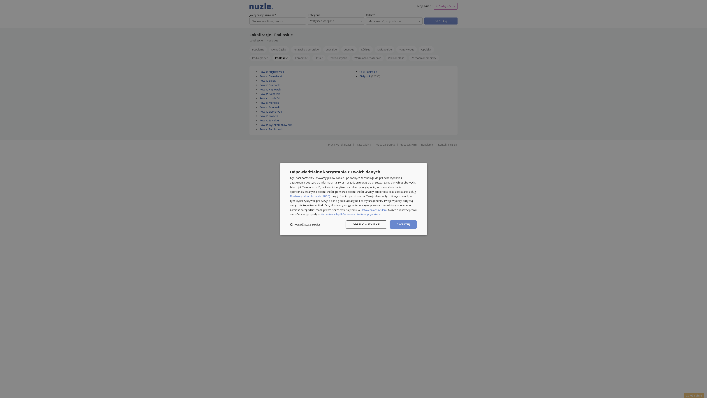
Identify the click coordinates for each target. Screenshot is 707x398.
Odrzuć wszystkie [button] (366, 224)
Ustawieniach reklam (374, 210)
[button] (305, 225)
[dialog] (353, 199)
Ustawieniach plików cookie (338, 214)
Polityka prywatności (369, 214)
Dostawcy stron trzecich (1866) (310, 196)
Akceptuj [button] (403, 224)
